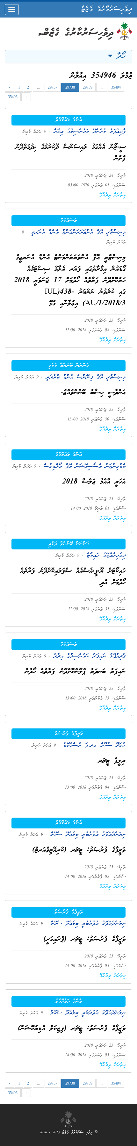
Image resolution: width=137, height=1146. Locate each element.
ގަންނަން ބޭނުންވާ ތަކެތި (68, 365)
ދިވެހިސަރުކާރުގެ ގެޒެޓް (106, 9)
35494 (116, 87)
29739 (87, 87)
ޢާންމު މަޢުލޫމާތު (68, 120)
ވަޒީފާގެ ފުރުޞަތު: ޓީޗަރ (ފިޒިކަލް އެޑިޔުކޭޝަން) (72, 1028)
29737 (52, 87)
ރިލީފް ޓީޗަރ (112, 761)
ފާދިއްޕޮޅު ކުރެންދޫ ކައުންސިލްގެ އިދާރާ (88, 131)
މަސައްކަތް (69, 221)
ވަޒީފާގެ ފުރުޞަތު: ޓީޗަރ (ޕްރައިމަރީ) (84, 939)
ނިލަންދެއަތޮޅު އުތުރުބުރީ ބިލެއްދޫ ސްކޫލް (86, 834)
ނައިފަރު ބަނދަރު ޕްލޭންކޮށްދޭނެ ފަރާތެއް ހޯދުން (75, 671)
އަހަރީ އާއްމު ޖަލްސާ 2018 (94, 482)
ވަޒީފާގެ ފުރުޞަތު (68, 734)
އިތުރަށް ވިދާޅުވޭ (112, 195)
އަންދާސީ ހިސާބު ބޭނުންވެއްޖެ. (93, 392)
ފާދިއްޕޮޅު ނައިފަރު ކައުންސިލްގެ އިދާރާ (88, 656)
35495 (13, 97)
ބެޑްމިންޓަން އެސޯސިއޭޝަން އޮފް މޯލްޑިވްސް (83, 466)
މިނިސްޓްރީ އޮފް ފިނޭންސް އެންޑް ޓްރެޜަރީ (84, 377)
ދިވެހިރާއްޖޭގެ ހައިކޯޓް (104, 555)
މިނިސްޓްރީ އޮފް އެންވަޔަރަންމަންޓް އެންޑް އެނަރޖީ (77, 232)
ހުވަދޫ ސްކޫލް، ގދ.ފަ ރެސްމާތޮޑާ (93, 745)
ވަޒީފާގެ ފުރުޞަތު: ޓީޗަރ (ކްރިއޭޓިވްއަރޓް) (79, 850)
